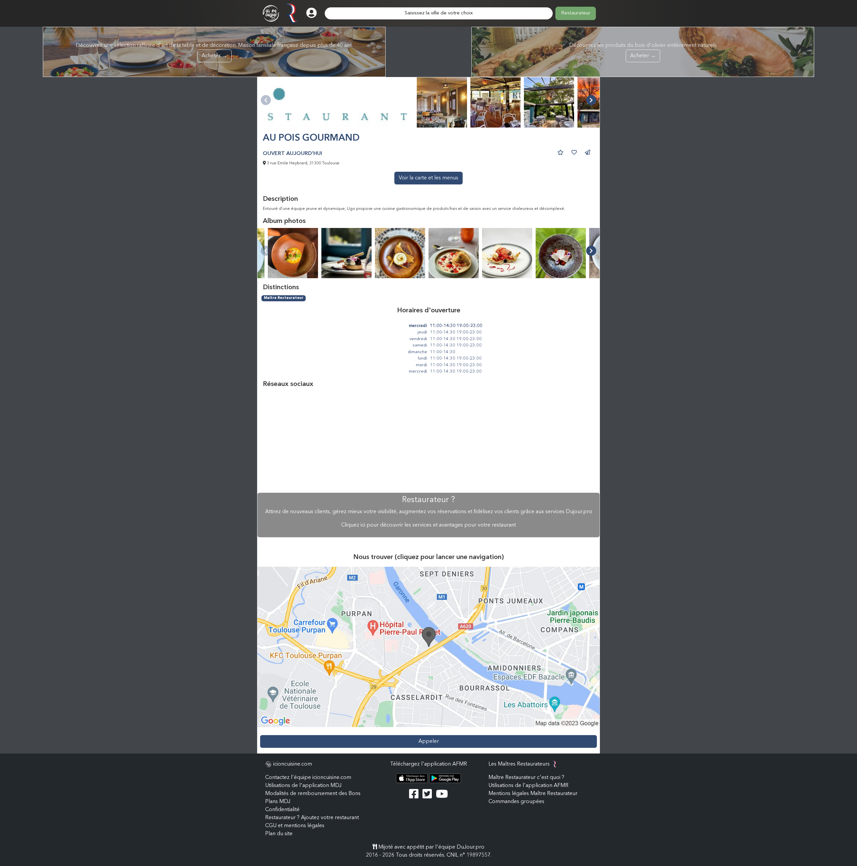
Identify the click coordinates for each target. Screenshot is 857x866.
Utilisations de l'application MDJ (303, 785)
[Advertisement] (428, 440)
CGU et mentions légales (294, 826)
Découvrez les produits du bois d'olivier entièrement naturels (643, 51)
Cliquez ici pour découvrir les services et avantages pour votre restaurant (428, 525)
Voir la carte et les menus (428, 178)
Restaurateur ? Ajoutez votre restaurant (312, 817)
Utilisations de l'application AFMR (528, 785)
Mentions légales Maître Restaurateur (532, 793)
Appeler (428, 741)
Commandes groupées (516, 801)
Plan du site (279, 834)
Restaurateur (575, 13)
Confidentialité (282, 809)
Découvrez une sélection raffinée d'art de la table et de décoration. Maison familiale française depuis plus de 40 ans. (214, 51)
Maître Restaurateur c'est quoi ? (526, 777)
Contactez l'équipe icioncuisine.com (308, 777)
